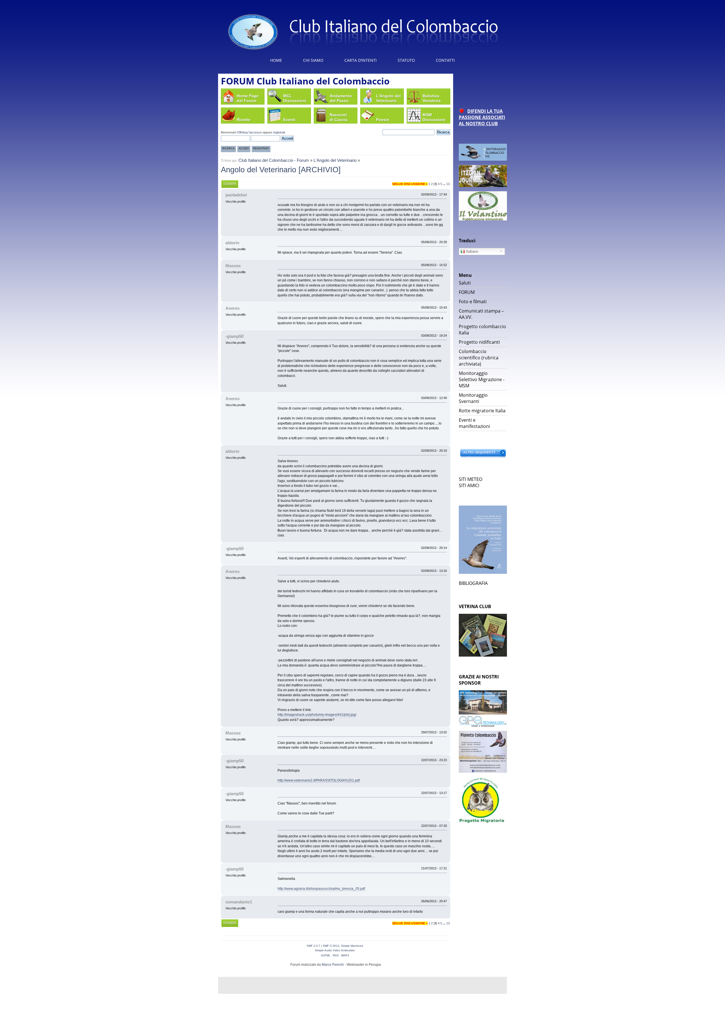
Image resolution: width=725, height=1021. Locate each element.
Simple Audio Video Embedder (335, 950)
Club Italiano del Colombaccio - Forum (273, 160)
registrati (279, 132)
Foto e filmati (473, 301)
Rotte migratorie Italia (482, 410)
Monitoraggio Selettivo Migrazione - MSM (481, 379)
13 (448, 184)
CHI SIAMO (313, 60)
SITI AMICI (469, 485)
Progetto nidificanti (479, 342)
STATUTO (406, 60)
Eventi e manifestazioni (474, 423)
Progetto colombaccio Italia (482, 329)
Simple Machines (352, 945)
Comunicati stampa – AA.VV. (481, 314)
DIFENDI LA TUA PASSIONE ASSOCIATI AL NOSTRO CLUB (482, 117)
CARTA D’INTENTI (360, 60)
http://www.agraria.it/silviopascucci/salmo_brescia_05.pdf (321, 889)
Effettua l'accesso (249, 132)
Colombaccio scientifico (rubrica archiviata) (478, 357)
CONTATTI (445, 60)
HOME (276, 60)
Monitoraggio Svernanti (473, 398)
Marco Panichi (333, 965)
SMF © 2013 (331, 945)
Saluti (465, 283)
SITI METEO (470, 479)
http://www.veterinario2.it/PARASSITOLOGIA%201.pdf (319, 780)
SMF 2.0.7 (313, 945)
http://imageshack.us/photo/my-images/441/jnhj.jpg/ (317, 715)
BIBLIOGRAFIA (473, 583)
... (444, 184)
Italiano (471, 251)
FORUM (467, 292)
